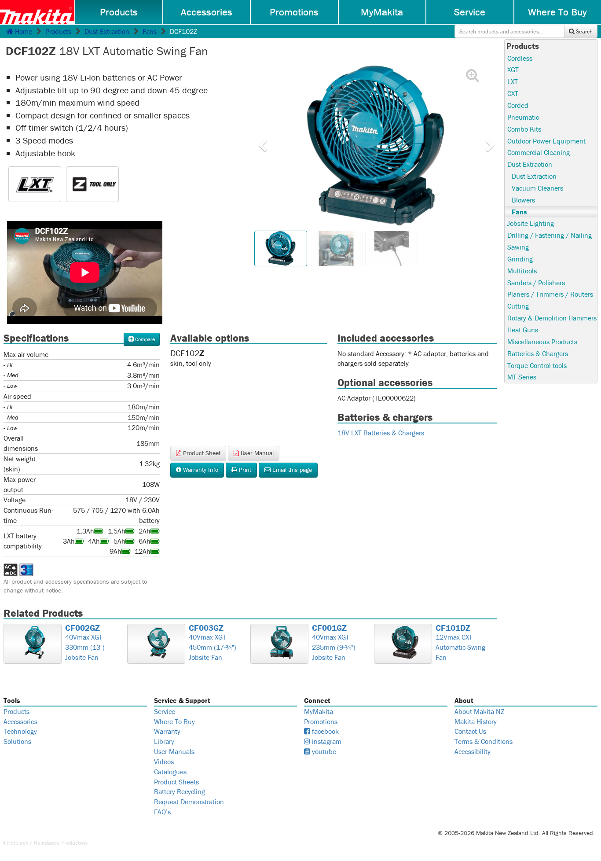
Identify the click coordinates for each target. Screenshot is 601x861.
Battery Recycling (179, 791)
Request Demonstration (189, 801)
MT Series (521, 376)
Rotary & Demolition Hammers (552, 317)
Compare (144, 339)
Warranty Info (199, 470)
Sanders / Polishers (536, 282)
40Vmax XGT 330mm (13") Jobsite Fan (85, 643)
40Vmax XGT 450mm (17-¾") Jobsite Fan (212, 643)
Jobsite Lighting (530, 223)
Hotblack (18, 842)
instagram (325, 741)
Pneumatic (523, 117)
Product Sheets (176, 781)
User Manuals (174, 751)
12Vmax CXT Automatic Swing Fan (460, 643)
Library (164, 741)
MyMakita (382, 12)
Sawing (518, 247)
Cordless (519, 58)
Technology (20, 731)
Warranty (167, 731)
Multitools (522, 270)
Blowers (523, 199)
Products (119, 12)
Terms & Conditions (483, 741)
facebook (324, 731)
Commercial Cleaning (538, 152)
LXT (512, 81)
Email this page (291, 470)
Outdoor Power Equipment (546, 140)
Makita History (475, 721)
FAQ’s (162, 811)
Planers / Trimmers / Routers (550, 294)
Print (244, 470)
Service (469, 12)
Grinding (520, 258)
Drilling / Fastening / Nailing (549, 235)
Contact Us (470, 731)
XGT (513, 69)
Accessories (206, 12)
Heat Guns (522, 329)
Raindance (47, 842)
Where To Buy (174, 721)
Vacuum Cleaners (537, 188)
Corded (517, 105)
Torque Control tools (537, 365)
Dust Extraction (106, 31)
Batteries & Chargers (537, 353)
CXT (512, 93)
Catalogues (170, 771)
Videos (164, 761)
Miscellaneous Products (542, 341)
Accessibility (472, 751)
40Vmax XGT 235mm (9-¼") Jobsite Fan (333, 643)
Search (584, 31)
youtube (323, 751)
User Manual (256, 453)
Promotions (294, 12)
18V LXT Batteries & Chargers (380, 432)
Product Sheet (200, 453)
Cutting (518, 306)
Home (22, 31)
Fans (150, 31)
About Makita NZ (479, 711)
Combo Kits (524, 129)
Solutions (17, 741)
